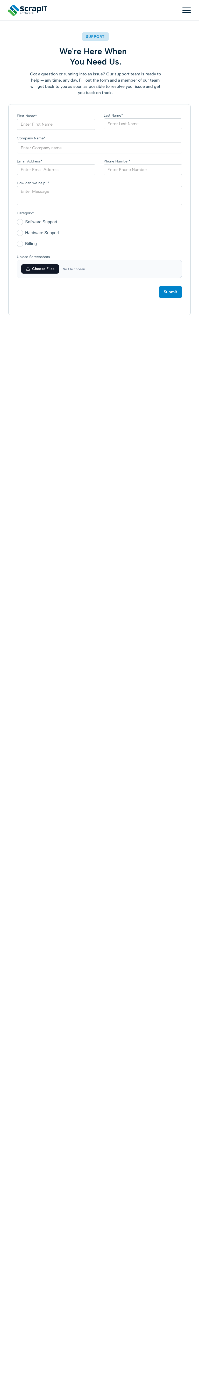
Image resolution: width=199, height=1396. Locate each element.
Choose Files (43, 269)
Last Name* (113, 115)
